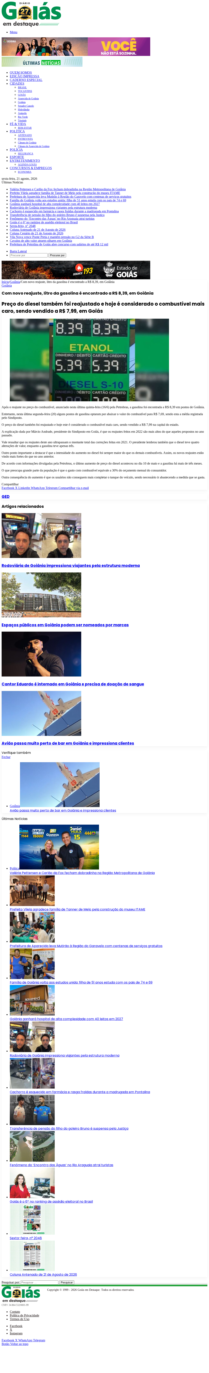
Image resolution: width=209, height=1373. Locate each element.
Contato (15, 1311)
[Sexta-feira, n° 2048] (32, 1233)
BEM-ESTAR (25, 127)
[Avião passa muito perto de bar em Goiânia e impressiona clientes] (41, 734)
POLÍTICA (17, 131)
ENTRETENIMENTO (25, 160)
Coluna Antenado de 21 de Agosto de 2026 (38, 229)
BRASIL (22, 87)
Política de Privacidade (24, 1315)
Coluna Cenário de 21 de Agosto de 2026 (36, 233)
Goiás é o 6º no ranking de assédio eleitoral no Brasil (44, 222)
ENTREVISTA (25, 139)
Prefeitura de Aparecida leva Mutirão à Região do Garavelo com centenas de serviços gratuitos (70, 196)
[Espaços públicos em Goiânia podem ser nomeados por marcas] (41, 616)
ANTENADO (25, 135)
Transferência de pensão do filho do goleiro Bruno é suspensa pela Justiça (57, 215)
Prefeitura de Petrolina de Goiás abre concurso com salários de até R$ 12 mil (59, 244)
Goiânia (22, 102)
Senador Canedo (26, 105)
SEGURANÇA (25, 153)
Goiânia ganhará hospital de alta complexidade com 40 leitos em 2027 (55, 204)
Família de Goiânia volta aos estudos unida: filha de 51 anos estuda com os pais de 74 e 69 (68, 200)
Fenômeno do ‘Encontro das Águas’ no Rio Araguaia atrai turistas (52, 218)
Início (5, 282)
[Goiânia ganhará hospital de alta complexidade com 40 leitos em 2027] (32, 1014)
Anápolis (22, 113)
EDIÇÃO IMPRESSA (24, 76)
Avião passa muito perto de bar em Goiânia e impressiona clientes (68, 743)
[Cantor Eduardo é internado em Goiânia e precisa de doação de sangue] (41, 675)
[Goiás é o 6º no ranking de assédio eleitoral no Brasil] (32, 1197)
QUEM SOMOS (21, 72)
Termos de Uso (19, 1319)
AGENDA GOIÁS (27, 164)
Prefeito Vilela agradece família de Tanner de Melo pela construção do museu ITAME (65, 193)
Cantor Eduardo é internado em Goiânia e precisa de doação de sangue (73, 684)
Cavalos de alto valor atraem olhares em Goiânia (41, 240)
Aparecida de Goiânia (28, 98)
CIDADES (17, 83)
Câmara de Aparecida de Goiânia (33, 146)
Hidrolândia (23, 109)
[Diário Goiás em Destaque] (31, 26)
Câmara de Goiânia (27, 142)
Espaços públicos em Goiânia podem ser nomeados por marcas (65, 625)
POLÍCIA (16, 149)
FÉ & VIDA (18, 124)
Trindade (22, 120)
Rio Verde (23, 116)
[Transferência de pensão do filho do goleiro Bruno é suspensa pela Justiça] (32, 1124)
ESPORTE (17, 157)
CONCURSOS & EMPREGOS (31, 168)
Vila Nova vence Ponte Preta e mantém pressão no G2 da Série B (52, 237)
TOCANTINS (25, 91)
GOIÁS (22, 94)
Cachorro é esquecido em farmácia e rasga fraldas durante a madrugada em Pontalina (64, 211)
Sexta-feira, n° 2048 (23, 226)
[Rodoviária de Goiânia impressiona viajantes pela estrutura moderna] (41, 557)
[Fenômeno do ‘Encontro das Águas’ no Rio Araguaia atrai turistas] (32, 1160)
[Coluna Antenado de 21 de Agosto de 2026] (32, 1270)
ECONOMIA (24, 172)
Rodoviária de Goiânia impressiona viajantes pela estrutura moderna (53, 207)
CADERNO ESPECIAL (26, 80)
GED (6, 496)
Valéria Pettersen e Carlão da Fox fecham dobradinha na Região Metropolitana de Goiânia (68, 189)
